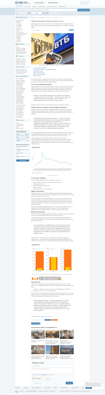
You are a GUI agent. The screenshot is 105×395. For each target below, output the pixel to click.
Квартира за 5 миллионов (21, 64)
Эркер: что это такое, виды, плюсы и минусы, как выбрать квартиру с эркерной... (52, 357)
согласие (43, 374)
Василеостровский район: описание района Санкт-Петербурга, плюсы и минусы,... (66, 357)
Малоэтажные (18, 36)
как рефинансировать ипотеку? (45, 316)
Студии (17, 46)
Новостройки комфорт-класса (21, 70)
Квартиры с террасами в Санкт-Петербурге (37, 341)
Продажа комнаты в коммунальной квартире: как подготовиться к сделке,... (66, 342)
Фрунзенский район (19, 101)
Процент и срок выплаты (39, 72)
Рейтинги (34, 6)
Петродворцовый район (20, 97)
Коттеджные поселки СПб (43, 391)
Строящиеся (18, 38)
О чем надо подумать (38, 71)
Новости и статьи (19, 6)
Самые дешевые (19, 25)
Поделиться (48, 319)
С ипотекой (18, 22)
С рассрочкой (18, 24)
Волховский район (19, 106)
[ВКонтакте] (69, 30)
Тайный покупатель (41, 6)
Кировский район (19, 85)
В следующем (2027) (20, 125)
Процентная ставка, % (20, 156)
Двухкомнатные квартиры (21, 49)
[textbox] (34, 10)
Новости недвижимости (36, 387)
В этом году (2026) (19, 124)
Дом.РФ (61, 138)
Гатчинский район (19, 110)
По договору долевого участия (21, 33)
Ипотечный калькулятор (52, 6)
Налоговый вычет (37, 75)
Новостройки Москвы (84, 3)
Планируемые (18, 37)
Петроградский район (20, 96)
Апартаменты (18, 41)
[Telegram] (73, 30)
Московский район (19, 93)
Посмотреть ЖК (84, 10)
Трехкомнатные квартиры (20, 50)
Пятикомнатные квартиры (20, 53)
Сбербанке (34, 198)
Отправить (69, 383)
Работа (83, 387)
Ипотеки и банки (28, 6)
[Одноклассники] (71, 30)
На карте (17, 30)
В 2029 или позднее (19, 128)
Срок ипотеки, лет (19, 153)
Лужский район (19, 116)
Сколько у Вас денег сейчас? (21, 132)
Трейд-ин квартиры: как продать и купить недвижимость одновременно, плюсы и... (38, 357)
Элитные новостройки (20, 73)
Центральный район (19, 103)
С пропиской (18, 40)
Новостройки (39, 3)
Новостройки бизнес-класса (21, 72)
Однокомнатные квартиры (21, 48)
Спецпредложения (62, 6)
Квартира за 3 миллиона (20, 60)
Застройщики (52, 3)
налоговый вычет (34, 285)
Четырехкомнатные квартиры (21, 52)
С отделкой (18, 28)
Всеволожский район (20, 108)
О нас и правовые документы (31, 391)
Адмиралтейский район (20, 80)
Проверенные (18, 21)
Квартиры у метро (19, 29)
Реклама (17, 391)
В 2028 (17, 126)
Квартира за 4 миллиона (20, 62)
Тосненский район (19, 117)
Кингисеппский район (20, 112)
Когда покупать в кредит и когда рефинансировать (44, 69)
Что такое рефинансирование (39, 67)
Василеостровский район (20, 81)
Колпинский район (19, 87)
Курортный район (19, 92)
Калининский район (19, 84)
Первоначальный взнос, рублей (22, 149)
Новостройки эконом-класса (21, 69)
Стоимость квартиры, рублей (21, 146)
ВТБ (44, 194)
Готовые (17, 122)
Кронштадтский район (20, 91)
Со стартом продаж (19, 32)
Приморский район (19, 99)
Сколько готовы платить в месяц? (22, 135)
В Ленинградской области (21, 34)
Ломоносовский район (20, 114)
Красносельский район (20, 89)
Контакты (22, 391)
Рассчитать (23, 160)
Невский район (19, 95)
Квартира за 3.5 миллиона (21, 61)
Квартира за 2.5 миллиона (21, 58)
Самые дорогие (19, 26)
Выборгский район (19, 83)
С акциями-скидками (20, 20)
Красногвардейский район (21, 88)
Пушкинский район (19, 100)
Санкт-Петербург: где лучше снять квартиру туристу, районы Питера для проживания (52, 342)
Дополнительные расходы (39, 74)
